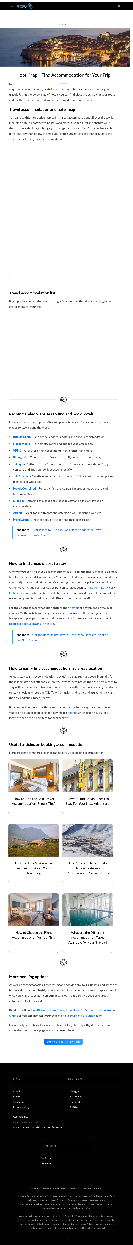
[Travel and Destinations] (25, 6)
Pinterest (75, 1101)
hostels (74, 607)
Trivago (92, 587)
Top (67, 1238)
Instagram (75, 1091)
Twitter (74, 1107)
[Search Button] (119, 6)
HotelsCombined (20, 593)
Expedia (18, 500)
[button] (12, 6)
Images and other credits (27, 1121)
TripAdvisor (105, 587)
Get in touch (47, 1157)
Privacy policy (21, 1107)
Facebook (75, 1096)
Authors (17, 1096)
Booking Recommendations (63, 1042)
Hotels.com (21, 519)
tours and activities (82, 1015)
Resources (18, 1101)
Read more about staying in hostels (31, 623)
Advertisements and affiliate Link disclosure (37, 1127)
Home (62, 24)
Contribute (47, 1163)
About (16, 1091)
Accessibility (20, 1116)
